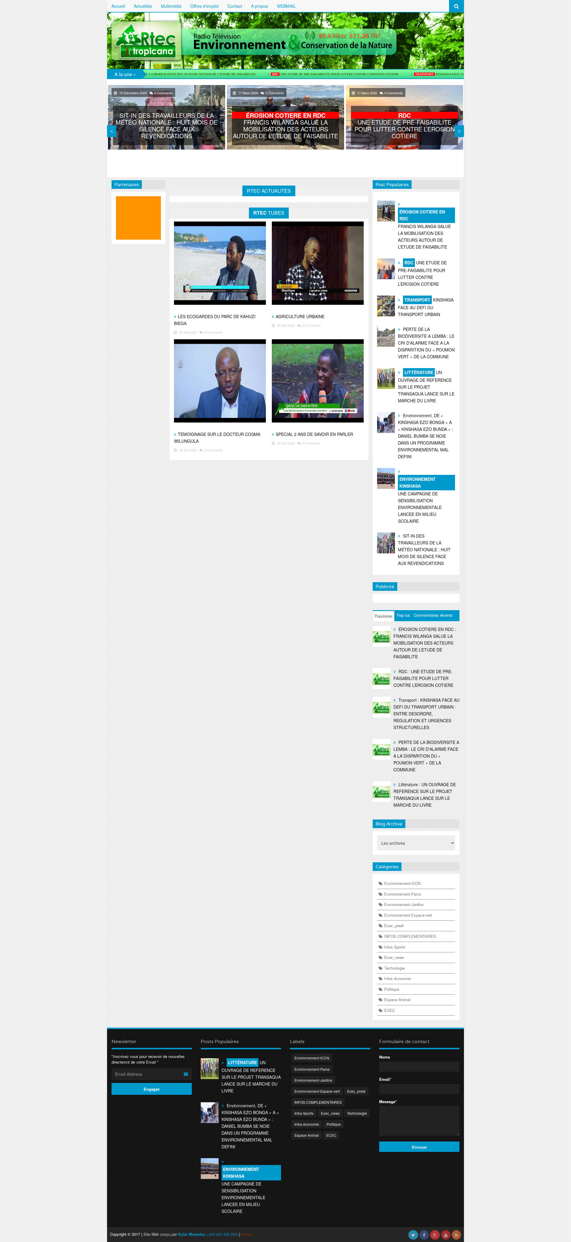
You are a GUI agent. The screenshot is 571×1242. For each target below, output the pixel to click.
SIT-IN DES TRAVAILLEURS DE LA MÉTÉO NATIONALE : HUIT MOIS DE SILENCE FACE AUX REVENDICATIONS (166, 125)
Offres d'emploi (204, 6)
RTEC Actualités (269, 190)
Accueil (118, 6)
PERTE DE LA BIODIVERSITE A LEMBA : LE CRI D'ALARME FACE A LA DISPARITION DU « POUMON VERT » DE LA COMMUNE (426, 342)
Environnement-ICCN (402, 883)
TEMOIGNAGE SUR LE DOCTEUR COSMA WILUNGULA (217, 437)
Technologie (394, 968)
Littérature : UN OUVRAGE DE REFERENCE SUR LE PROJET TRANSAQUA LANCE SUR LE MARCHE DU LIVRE (424, 794)
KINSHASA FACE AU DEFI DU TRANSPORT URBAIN (417, 74)
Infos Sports (394, 947)
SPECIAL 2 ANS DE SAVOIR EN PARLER (314, 434)
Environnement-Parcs (402, 894)
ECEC (389, 1010)
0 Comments (163, 92)
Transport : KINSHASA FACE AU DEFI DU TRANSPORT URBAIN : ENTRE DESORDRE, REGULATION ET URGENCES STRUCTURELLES (426, 713)
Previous (111, 131)
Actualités (143, 6)
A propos (259, 6)
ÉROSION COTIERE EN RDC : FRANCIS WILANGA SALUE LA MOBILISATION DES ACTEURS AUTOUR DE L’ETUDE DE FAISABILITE (424, 643)
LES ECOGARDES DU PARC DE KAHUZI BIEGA (214, 319)
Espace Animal (397, 999)
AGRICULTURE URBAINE (300, 316)
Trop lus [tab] (403, 615)
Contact (235, 6)
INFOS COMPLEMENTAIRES (410, 936)
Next (459, 131)
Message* (388, 1101)
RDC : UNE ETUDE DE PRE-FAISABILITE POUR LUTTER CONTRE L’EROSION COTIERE (423, 678)
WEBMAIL (286, 6)
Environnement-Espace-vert (408, 915)
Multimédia (171, 6)
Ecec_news (394, 957)
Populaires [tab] (383, 616)
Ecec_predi (394, 925)
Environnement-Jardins (404, 904)
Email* (385, 1079)
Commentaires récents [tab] (433, 615)
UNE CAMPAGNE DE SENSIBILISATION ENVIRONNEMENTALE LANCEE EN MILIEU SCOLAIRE (420, 500)
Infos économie (397, 978)
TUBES (268, 212)
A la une (123, 74)
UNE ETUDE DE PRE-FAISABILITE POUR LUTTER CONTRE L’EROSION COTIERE (290, 74)
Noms (384, 1057)
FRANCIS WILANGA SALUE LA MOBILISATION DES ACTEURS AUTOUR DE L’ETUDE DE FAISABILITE (285, 125)
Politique (391, 989)
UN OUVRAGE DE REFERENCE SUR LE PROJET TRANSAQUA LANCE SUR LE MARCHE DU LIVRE (426, 386)
